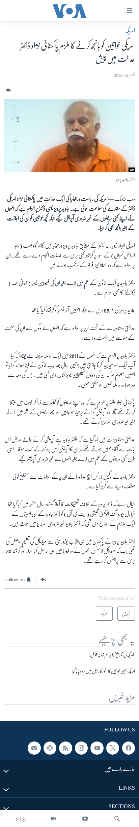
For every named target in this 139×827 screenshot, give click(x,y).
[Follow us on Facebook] (128, 748)
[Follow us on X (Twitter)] (112, 748)
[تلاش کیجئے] (117, 818)
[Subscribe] (34, 748)
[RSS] (65, 748)
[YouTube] (85, 818)
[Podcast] (50, 748)
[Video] (53, 818)
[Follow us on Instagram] (81, 748)
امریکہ (130, 30)
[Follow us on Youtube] (96, 748)
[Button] (7, 90)
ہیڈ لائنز (21, 818)
